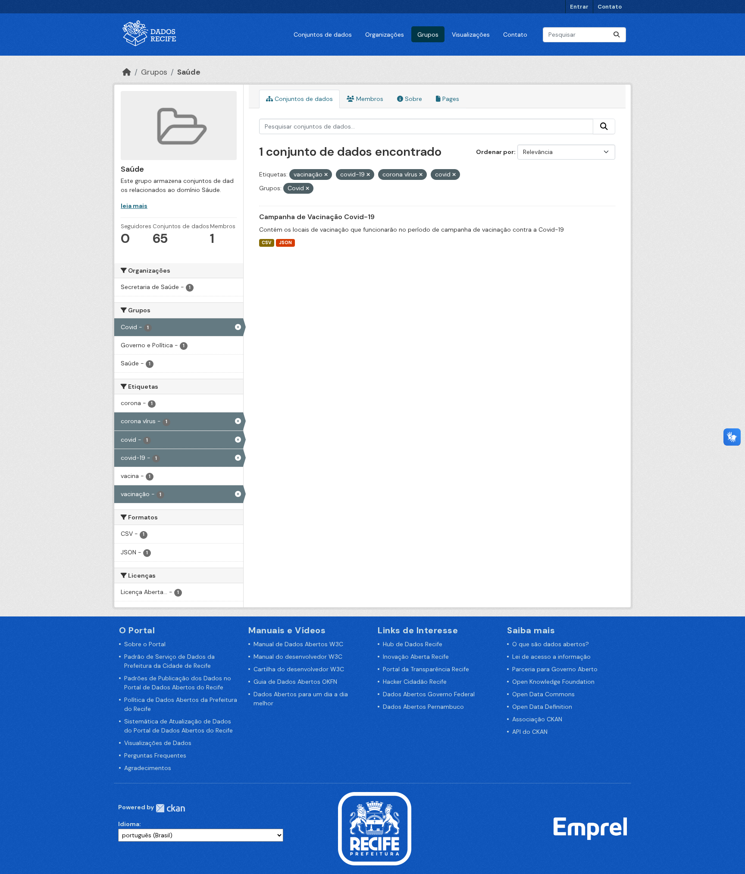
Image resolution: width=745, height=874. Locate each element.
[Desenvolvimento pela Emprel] (590, 828)
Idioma (128, 824)
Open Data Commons (543, 694)
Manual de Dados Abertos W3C (298, 644)
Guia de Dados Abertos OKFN (295, 681)
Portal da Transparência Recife (426, 669)
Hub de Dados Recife (412, 644)
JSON (285, 242)
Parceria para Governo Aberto (555, 669)
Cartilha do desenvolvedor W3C (299, 669)
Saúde (188, 72)
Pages (450, 99)
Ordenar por (495, 152)
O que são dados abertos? (550, 644)
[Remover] (326, 175)
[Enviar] (616, 34)
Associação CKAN (537, 719)
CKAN (170, 808)
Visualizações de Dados (157, 743)
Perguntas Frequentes (155, 755)
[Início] (126, 72)
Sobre (412, 99)
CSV (266, 242)
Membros (368, 99)
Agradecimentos (147, 768)
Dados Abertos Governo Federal (429, 694)
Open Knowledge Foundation (553, 681)
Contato (610, 6)
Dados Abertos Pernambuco (423, 707)
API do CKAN (530, 732)
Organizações (384, 34)
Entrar (579, 6)
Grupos (427, 34)
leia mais (134, 206)
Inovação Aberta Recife (416, 656)
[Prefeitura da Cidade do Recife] (374, 828)
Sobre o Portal (145, 644)
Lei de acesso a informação (551, 656)
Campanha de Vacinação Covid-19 (317, 216)
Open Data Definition (542, 707)
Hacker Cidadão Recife (415, 681)
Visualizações (471, 34)
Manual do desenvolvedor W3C (298, 656)
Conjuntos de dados (323, 34)
